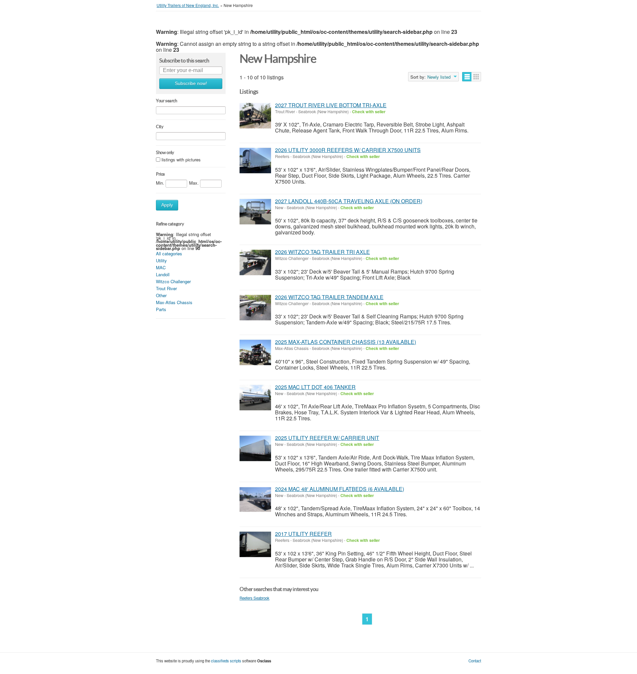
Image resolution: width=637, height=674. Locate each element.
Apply (167, 205)
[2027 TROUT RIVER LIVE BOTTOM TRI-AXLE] (255, 116)
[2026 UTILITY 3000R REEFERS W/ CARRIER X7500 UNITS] (255, 160)
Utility (161, 260)
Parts (161, 309)
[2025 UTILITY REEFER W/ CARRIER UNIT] (255, 448)
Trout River (166, 288)
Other (161, 295)
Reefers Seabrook (254, 598)
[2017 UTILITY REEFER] (255, 544)
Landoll (163, 274)
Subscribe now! (191, 83)
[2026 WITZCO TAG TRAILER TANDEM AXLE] (255, 308)
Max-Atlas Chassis (174, 302)
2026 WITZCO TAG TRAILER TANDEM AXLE (329, 297)
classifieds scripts (226, 660)
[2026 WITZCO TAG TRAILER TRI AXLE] (255, 262)
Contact (474, 660)
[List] (467, 76)
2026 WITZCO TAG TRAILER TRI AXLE (322, 252)
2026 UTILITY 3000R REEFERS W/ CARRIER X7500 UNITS (348, 150)
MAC (161, 267)
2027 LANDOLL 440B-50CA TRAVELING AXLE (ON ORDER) (348, 201)
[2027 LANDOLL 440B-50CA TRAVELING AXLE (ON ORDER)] (255, 212)
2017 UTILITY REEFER (303, 534)
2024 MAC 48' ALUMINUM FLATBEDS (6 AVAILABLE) (339, 489)
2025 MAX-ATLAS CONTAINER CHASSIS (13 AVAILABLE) (345, 342)
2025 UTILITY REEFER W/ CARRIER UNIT (327, 438)
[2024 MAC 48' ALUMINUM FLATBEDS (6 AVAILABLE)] (255, 499)
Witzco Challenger (173, 281)
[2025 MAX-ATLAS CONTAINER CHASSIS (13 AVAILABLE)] (255, 352)
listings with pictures (181, 159)
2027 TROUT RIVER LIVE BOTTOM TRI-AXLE (331, 105)
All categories (169, 253)
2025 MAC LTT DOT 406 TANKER (315, 387)
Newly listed (439, 77)
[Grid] (476, 76)
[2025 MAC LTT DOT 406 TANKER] (255, 397)
